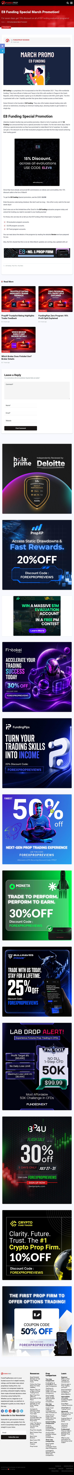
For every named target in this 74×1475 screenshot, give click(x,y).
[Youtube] (10, 1411)
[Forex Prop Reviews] (9, 2)
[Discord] (17, 1411)
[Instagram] (14, 1411)
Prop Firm (14, 265)
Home (3, 22)
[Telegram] (21, 1411)
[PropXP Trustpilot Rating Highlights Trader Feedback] (18, 299)
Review (53, 234)
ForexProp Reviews (21, 40)
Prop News (6, 27)
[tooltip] (2, 46)
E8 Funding (7, 91)
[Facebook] (2, 1411)
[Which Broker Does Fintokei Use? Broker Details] (18, 340)
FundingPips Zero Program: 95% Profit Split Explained (53, 316)
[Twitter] (6, 1411)
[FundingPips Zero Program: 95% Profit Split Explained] (55, 299)
